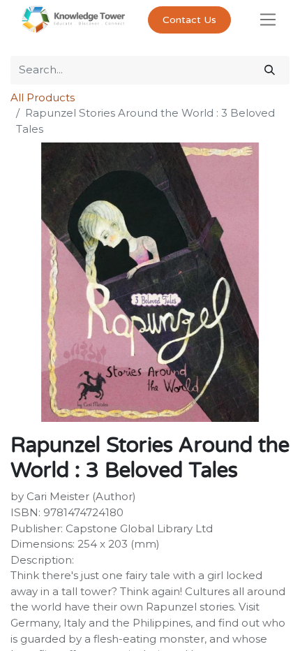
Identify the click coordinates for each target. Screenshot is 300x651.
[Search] (270, 70)
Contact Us (189, 20)
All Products (42, 97)
